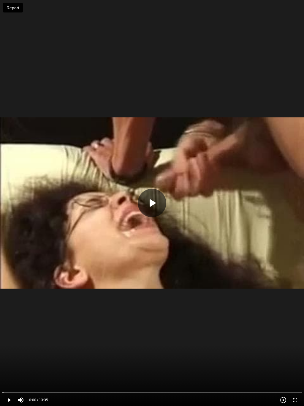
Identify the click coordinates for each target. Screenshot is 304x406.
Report (13, 7)
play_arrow (8, 400)
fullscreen (295, 400)
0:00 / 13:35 (38, 400)
